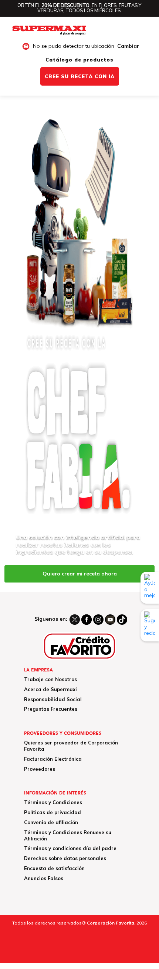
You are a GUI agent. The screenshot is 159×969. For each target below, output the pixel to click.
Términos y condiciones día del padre (70, 848)
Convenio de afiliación (51, 822)
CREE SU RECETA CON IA (80, 76)
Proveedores (39, 769)
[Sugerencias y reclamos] (150, 625)
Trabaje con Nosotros (50, 679)
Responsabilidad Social (53, 699)
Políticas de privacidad (52, 812)
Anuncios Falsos (43, 878)
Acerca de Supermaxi (50, 689)
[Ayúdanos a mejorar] (150, 588)
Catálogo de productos (79, 60)
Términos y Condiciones (53, 802)
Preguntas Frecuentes (50, 709)
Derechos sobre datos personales (65, 858)
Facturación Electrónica (53, 759)
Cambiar (128, 46)
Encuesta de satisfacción (54, 868)
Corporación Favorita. (111, 923)
